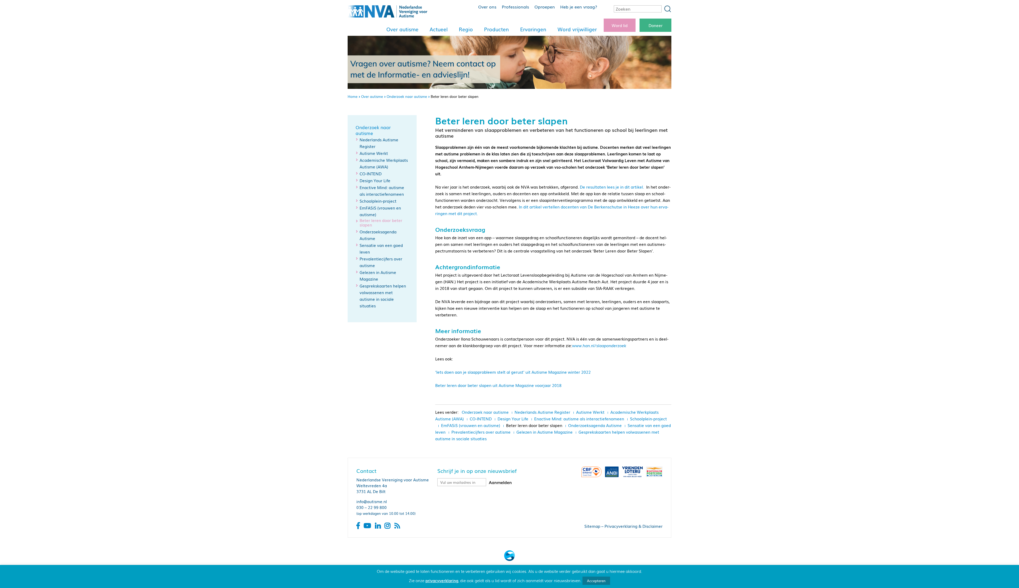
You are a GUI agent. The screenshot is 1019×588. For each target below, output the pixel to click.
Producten (496, 29)
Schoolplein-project (378, 201)
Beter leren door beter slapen (381, 222)
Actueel (439, 29)
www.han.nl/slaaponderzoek (599, 345)
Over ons (487, 6)
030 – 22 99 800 (371, 507)
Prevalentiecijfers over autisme (481, 432)
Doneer (656, 25)
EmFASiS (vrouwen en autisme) (470, 425)
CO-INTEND (371, 173)
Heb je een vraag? (578, 6)
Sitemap (592, 526)
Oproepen (544, 6)
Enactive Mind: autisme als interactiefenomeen (579, 418)
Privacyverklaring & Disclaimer (634, 526)
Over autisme (402, 29)
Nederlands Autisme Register (542, 412)
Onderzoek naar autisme (407, 96)
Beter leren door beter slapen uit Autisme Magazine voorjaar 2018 (498, 385)
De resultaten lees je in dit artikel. (613, 187)
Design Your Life (375, 180)
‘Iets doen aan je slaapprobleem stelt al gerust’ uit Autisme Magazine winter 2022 (513, 372)
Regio (466, 29)
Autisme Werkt (374, 153)
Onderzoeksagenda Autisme (595, 425)
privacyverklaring (441, 580)
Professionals (515, 6)
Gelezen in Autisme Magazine (544, 432)
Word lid (620, 25)
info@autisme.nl (371, 501)
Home (352, 96)
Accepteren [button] (596, 580)
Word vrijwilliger (577, 29)
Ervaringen (533, 29)
